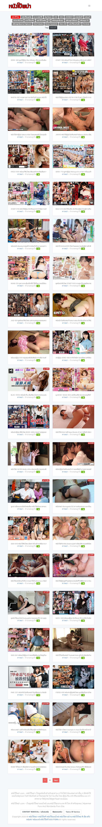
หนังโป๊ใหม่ (15, 17)
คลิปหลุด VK (84, 20)
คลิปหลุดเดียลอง (57, 20)
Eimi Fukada (38, 24)
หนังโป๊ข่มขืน (29, 20)
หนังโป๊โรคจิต (41, 20)
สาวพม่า (20, 62)
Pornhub (86, 24)
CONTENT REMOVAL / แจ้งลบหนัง (35, 812)
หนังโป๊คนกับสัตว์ (75, 24)
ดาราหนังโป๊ (38, 17)
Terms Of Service (73, 812)
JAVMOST (69, 17)
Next (56, 780)
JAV (55, 17)
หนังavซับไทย (18, 20)
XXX (61, 17)
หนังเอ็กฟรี (78, 17)
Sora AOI (63, 24)
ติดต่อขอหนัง (57, 812)
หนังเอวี (87, 17)
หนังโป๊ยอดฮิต (26, 17)
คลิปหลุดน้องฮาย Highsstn (22, 24)
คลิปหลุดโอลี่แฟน (72, 20)
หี (49, 20)
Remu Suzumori (51, 24)
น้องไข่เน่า (48, 17)
